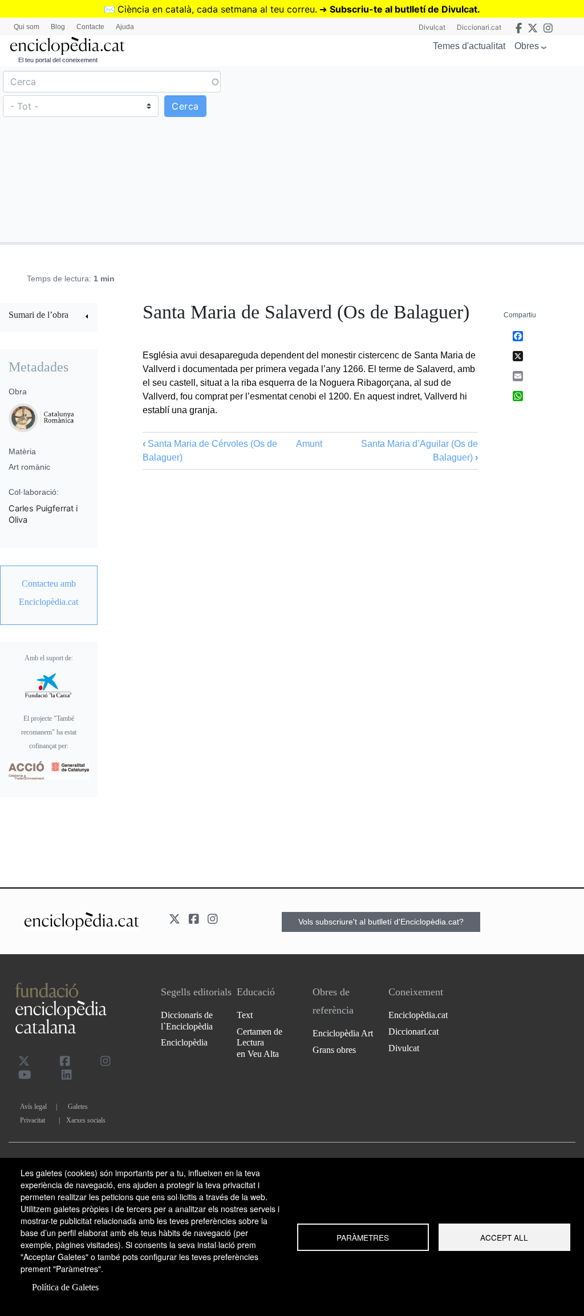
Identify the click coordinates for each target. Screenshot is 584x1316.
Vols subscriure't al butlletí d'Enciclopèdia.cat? (381, 921)
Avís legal (33, 1107)
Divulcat (432, 27)
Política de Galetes (65, 1287)
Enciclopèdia (184, 1042)
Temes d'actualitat (469, 46)
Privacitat (32, 1120)
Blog (58, 27)
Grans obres (334, 1050)
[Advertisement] (436, 153)
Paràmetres (362, 1237)
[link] (49, 316)
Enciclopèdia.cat (418, 1015)
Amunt (309, 444)
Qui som (26, 27)
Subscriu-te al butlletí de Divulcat (403, 9)
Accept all (504, 1237)
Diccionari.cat (479, 27)
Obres (526, 46)
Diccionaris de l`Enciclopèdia (187, 1020)
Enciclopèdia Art (343, 1033)
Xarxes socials (86, 1120)
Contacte (90, 27)
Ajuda (125, 27)
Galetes (78, 1107)
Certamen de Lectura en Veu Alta (259, 1042)
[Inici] (67, 46)
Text (245, 1015)
